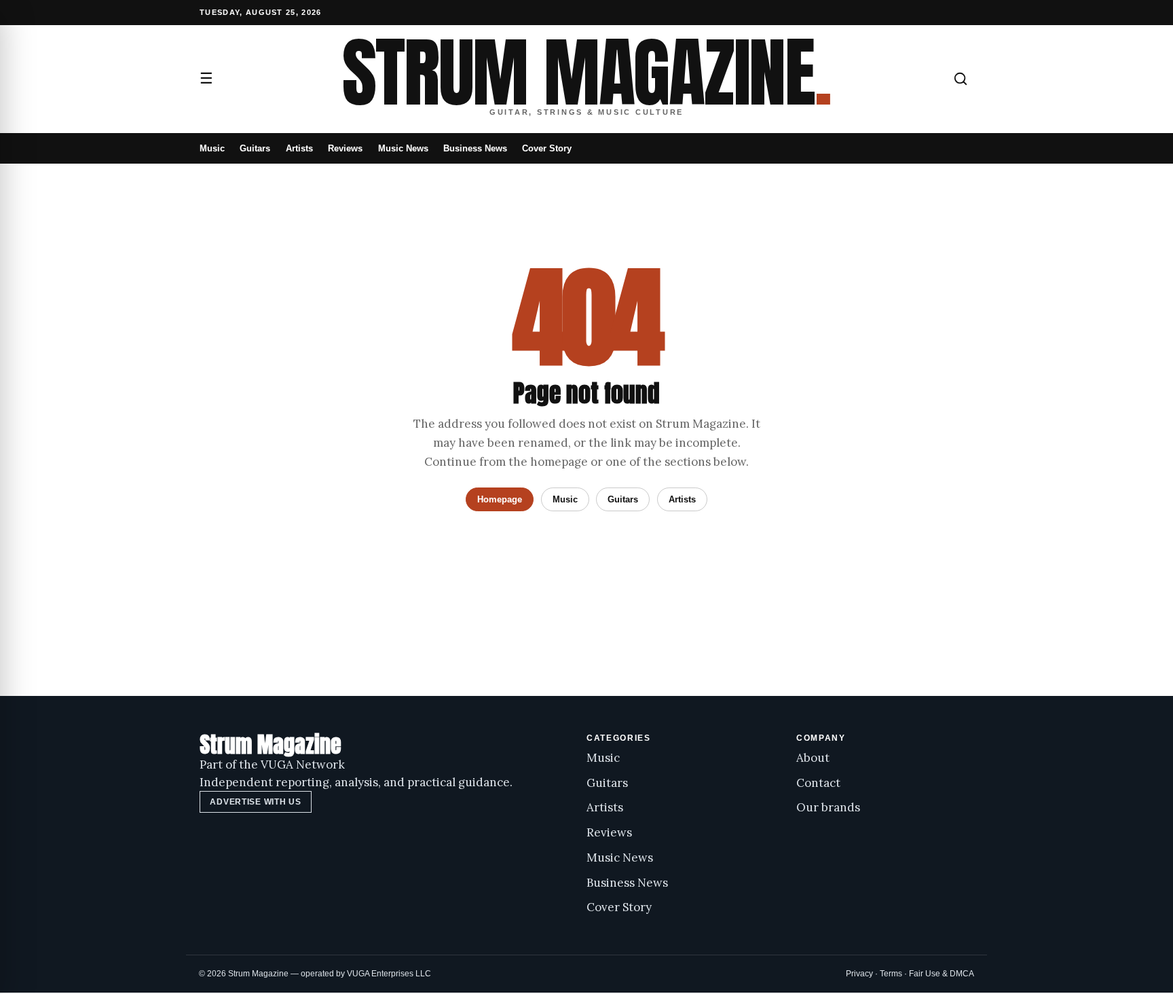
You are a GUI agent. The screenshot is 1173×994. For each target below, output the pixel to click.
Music (212, 148)
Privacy (859, 973)
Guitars (255, 148)
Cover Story (547, 148)
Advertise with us (255, 802)
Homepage (499, 499)
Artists (299, 148)
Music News (403, 148)
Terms (891, 973)
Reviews (345, 148)
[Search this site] (960, 79)
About (813, 757)
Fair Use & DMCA (941, 973)
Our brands (828, 807)
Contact (818, 782)
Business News (475, 148)
